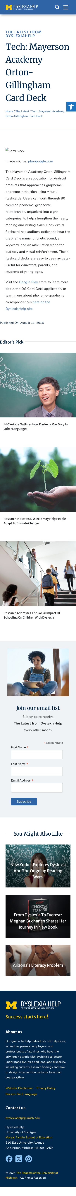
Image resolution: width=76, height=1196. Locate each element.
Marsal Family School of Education (29, 1137)
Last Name (19, 764)
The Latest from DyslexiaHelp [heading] (24, 34)
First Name (19, 747)
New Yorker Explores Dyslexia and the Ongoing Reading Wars (38, 870)
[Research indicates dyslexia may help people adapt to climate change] (38, 450)
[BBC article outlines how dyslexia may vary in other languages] (38, 356)
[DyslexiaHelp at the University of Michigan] (22, 6)
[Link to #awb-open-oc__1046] (57, 7)
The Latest (22, 111)
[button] (71, 106)
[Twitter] (18, 1157)
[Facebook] (9, 1157)
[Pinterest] (28, 1157)
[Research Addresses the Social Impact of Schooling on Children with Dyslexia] (38, 544)
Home (9, 111)
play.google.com (40, 161)
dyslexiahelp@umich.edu (23, 1118)
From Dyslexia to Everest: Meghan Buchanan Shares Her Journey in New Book (38, 921)
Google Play (28, 282)
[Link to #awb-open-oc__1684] (65, 7)
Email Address (22, 780)
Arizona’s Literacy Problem (38, 965)
